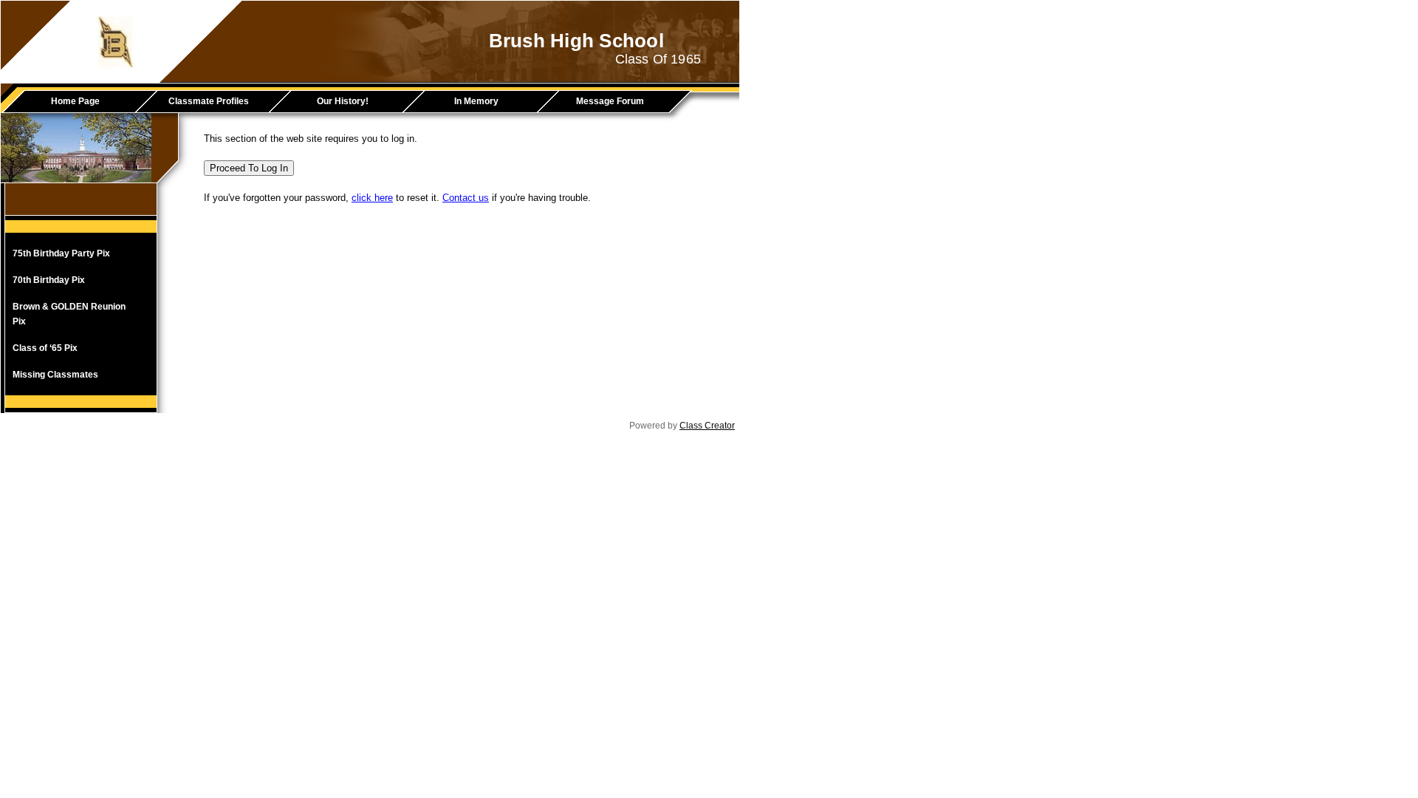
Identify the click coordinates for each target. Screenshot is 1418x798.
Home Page (75, 101)
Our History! (343, 101)
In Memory (476, 101)
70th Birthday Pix (49, 280)
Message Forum (610, 101)
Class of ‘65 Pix (45, 348)
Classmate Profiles (208, 101)
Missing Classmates (55, 374)
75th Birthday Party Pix (61, 253)
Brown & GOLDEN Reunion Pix (69, 314)
